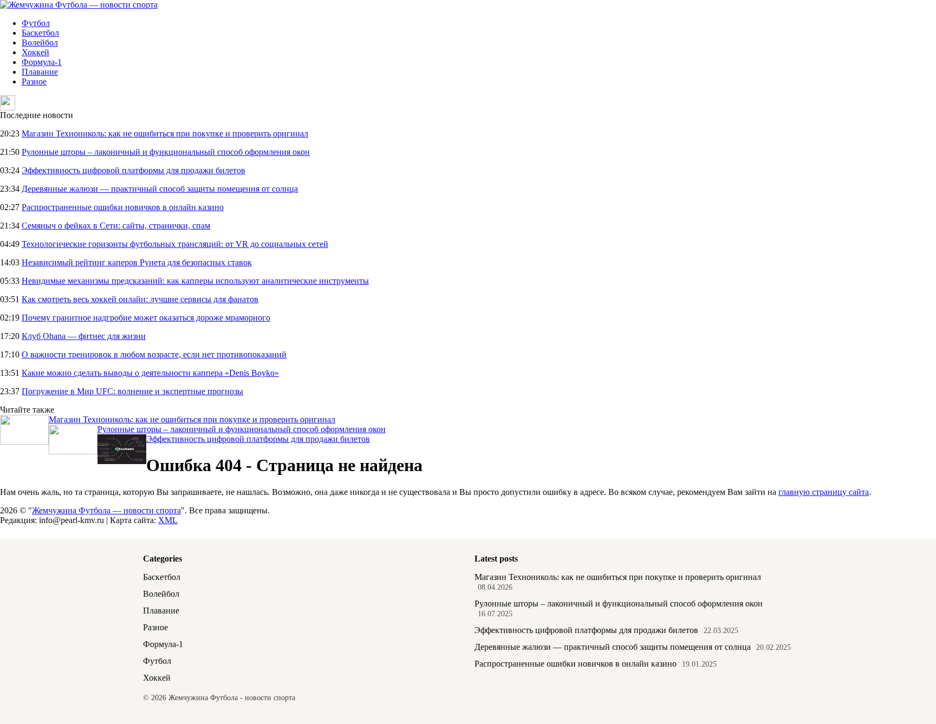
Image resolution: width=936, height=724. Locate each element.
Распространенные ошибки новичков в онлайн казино (123, 207)
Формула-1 (42, 62)
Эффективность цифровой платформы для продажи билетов (133, 170)
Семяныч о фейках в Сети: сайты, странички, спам (116, 225)
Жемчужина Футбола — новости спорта (106, 510)
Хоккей (35, 52)
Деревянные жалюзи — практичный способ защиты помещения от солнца (160, 188)
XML (168, 520)
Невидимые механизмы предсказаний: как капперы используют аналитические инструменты (195, 280)
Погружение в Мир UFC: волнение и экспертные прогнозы (132, 391)
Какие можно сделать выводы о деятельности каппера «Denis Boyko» (150, 372)
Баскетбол (40, 32)
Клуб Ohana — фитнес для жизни (84, 336)
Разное (34, 81)
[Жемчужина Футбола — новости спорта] (79, 4)
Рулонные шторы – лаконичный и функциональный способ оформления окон (166, 151)
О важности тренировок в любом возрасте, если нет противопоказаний (154, 354)
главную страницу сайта (823, 492)
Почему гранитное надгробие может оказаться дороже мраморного (146, 317)
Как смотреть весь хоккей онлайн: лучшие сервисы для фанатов (140, 299)
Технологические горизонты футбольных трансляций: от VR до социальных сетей (175, 244)
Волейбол (40, 42)
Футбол (36, 23)
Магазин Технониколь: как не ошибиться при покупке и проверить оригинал (165, 133)
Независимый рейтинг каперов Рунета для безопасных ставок (137, 262)
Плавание (40, 71)
